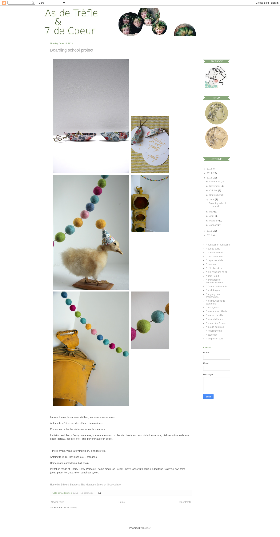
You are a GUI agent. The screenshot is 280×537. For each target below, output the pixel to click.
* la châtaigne (213, 290)
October (213, 190)
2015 (210, 168)
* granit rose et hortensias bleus (214, 281)
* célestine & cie (214, 268)
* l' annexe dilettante (216, 286)
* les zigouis (212, 307)
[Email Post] (99, 493)
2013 (210, 177)
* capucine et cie (214, 260)
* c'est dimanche (214, 256)
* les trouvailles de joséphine (215, 302)
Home (121, 502)
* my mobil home (214, 319)
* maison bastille (214, 315)
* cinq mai (211, 264)
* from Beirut (212, 276)
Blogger (146, 528)
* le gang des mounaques (213, 295)
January (213, 225)
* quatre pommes (215, 327)
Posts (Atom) (70, 507)
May (211, 211)
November (215, 186)
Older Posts (185, 502)
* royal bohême (214, 330)
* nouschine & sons (216, 323)
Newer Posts (57, 502)
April (212, 216)
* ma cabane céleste (216, 311)
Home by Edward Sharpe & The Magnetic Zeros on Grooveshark (85, 484)
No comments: (88, 493)
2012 (210, 230)
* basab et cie (213, 248)
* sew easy (211, 335)
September (215, 195)
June (212, 199)
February (214, 220)
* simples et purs (214, 338)
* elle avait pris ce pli (216, 272)
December (215, 181)
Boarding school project (71, 50)
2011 (210, 235)
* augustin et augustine (218, 244)
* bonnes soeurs (214, 252)
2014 (210, 173)
